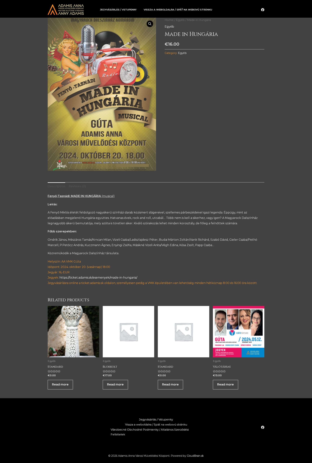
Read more (60, 384)
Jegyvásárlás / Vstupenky (118, 9)
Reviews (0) (77, 186)
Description (56, 186)
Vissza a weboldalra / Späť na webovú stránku (178, 9)
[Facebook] (262, 9)
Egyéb (180, 20)
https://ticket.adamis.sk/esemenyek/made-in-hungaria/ (98, 277)
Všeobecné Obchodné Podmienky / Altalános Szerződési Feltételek (150, 432)
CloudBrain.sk (195, 455)
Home (169, 20)
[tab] (56, 186)
